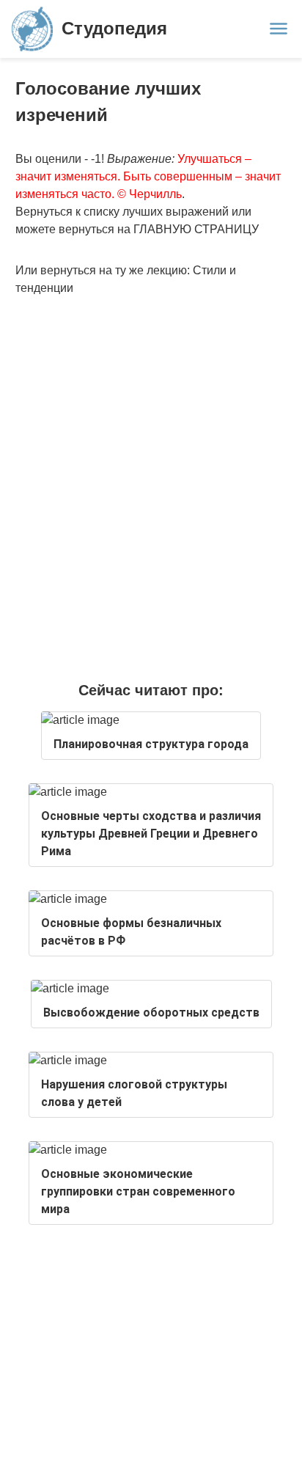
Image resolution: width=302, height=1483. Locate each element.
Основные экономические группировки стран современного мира (138, 1191)
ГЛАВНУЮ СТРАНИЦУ (196, 229)
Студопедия (114, 28)
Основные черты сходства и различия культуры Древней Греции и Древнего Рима (151, 833)
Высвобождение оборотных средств (151, 1012)
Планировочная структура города (151, 744)
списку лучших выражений (156, 211)
